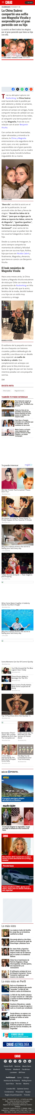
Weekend (16, 1069)
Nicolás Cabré (23, 253)
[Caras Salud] (17, 1037)
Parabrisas (26, 1069)
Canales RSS (10, 1089)
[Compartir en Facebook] (13, 89)
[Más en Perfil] (13, 772)
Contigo (26, 1077)
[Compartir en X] (17, 89)
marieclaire (17, 806)
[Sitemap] (29, 1061)
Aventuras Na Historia (12, 1080)
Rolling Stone (26, 1080)
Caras (19, 1077)
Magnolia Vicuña (19, 391)
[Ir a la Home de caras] (8, 3)
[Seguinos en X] (15, 1061)
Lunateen (13, 1072)
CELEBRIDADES (6, 7)
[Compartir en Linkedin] (26, 89)
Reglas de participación (13, 1095)
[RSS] (24, 1061)
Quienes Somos (23, 1089)
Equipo (28, 1092)
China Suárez (6, 391)
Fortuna (8, 1069)
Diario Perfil (8, 1066)
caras (17, 836)
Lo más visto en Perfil (14, 981)
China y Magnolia (18, 138)
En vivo (30, 2)
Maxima (26, 1084)
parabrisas (17, 866)
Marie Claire (26, 1066)
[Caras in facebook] (10, 1061)
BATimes (22, 1072)
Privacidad (19, 1092)
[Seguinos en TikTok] (19, 1061)
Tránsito (27, 1095)
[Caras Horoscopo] (17, 1046)
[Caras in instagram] (5, 1061)
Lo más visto (9, 926)
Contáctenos (9, 1092)
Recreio (18, 1084)
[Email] (31, 89)
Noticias (17, 1066)
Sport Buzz (10, 1084)
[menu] (3, 2)
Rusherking (21, 285)
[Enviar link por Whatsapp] (22, 89)
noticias (17, 777)
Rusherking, (11, 98)
